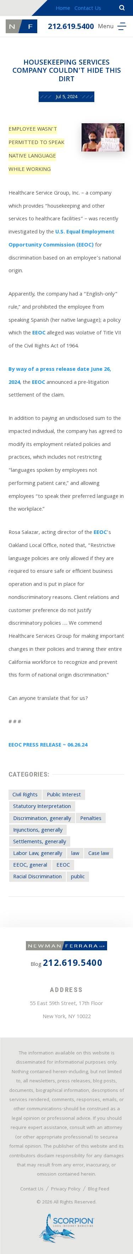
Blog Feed (98, 1189)
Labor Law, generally (37, 853)
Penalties (90, 818)
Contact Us (87, 8)
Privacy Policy (66, 1189)
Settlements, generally (39, 842)
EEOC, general (30, 865)
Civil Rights (25, 795)
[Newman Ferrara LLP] (21, 26)
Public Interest (64, 795)
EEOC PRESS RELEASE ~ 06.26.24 (48, 745)
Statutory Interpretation (42, 807)
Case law (98, 853)
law (75, 853)
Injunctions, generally (37, 830)
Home (63, 8)
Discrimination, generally (42, 818)
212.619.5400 (71, 27)
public (78, 877)
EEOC (38, 333)
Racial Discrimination (37, 877)
